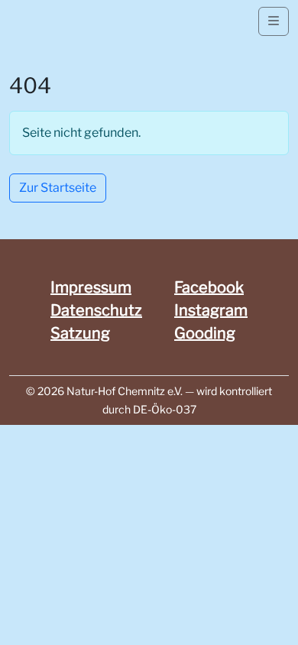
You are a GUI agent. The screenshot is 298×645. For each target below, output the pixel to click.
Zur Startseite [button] (57, 187)
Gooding (204, 333)
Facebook (209, 287)
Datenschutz (96, 310)
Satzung (80, 333)
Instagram (211, 310)
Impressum (90, 287)
